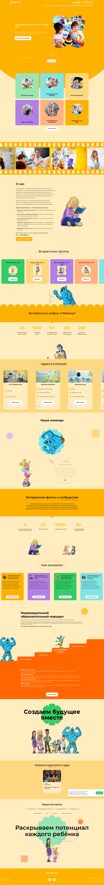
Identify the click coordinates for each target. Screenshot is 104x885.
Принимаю (99, 792)
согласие (63, 454)
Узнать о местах (52, 450)
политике (61, 455)
